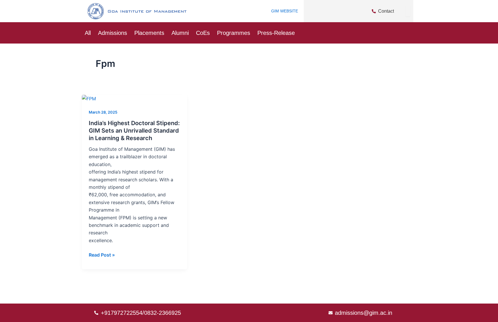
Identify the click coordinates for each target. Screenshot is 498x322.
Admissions (112, 33)
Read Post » (102, 254)
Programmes (233, 33)
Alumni (180, 33)
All (88, 33)
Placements (149, 33)
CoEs (203, 33)
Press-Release (276, 33)
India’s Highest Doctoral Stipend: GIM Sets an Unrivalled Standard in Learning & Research (134, 131)
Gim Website (284, 11)
